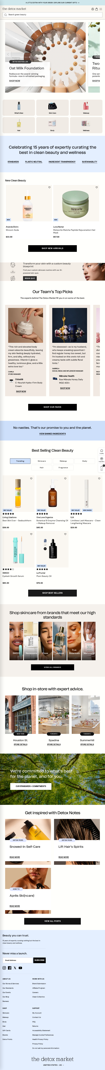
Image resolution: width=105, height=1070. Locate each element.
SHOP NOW (14, 81)
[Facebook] (9, 968)
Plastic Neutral (33, 162)
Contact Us (36, 1017)
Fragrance (63, 467)
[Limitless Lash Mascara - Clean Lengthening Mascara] (86, 494)
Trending (20, 461)
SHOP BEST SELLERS (52, 593)
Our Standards (8, 988)
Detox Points (7, 1039)
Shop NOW (21, 391)
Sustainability (89, 162)
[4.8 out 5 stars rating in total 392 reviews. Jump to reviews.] (77, 513)
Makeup (63, 461)
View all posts (52, 921)
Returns (35, 1026)
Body (84, 461)
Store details (20, 745)
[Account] (92, 9)
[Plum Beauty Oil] (52, 549)
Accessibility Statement (41, 1030)
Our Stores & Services (11, 983)
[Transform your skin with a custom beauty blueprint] (52, 271)
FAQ (33, 1022)
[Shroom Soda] (27, 203)
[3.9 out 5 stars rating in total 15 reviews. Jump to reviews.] (9, 569)
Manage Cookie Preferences (43, 1035)
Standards (13, 162)
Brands (5, 1035)
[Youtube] (20, 968)
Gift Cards (6, 1030)
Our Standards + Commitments (31, 786)
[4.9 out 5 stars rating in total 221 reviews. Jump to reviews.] (9, 513)
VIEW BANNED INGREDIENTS (52, 434)
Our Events (7, 992)
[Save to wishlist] (49, 187)
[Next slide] (97, 54)
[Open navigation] (100, 9)
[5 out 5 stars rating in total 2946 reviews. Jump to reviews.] (42, 569)
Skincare (42, 461)
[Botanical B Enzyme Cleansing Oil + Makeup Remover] (52, 494)
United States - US (52, 1065)
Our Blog (6, 997)
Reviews (6, 1001)
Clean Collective (38, 997)
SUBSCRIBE (39, 960)
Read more (15, 857)
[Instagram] (4, 968)
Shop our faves (52, 407)
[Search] (5, 14)
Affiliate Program (38, 988)
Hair (42, 467)
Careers (35, 992)
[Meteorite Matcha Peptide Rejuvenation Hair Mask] (75, 203)
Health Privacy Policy (40, 1039)
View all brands (52, 667)
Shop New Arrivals (52, 248)
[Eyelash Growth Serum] (18, 549)
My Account (36, 1013)
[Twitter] (15, 968)
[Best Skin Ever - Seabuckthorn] (18, 494)
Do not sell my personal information (45, 1048)
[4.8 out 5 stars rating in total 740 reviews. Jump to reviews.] (42, 513)
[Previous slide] (8, 54)
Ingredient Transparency (62, 162)
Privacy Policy (37, 1044)
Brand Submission (39, 983)
